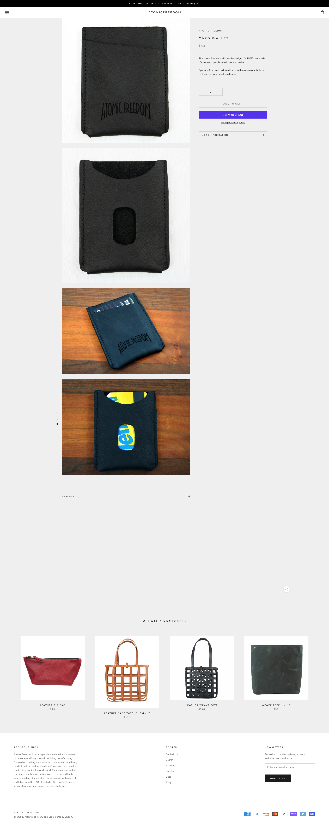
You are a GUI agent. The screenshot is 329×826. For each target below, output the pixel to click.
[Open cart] (322, 13)
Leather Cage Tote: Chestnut (127, 713)
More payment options (233, 122)
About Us (171, 765)
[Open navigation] (7, 12)
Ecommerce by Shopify (61, 816)
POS (40, 816)
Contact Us (172, 754)
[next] (318, 673)
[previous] (11, 673)
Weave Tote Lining (276, 705)
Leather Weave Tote (202, 705)
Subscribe (278, 778)
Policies (170, 771)
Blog (168, 782)
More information (215, 135)
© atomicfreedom (26, 812)
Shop (169, 776)
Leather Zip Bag (52, 705)
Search (169, 760)
